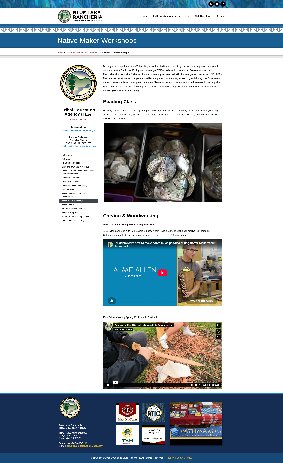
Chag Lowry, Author (70, 182)
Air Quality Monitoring (71, 163)
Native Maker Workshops (72, 201)
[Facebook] (211, 4)
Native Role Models (70, 204)
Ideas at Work (68, 190)
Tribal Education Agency (164, 16)
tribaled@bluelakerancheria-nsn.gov (78, 130)
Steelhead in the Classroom (73, 208)
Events (187, 16)
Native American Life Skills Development (73, 195)
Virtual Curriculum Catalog (73, 220)
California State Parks (71, 178)
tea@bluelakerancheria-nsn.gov (85, 446)
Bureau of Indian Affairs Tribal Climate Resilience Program (78, 172)
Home (144, 16)
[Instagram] (223, 4)
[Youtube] (217, 4)
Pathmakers (95, 52)
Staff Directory (202, 16)
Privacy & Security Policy (179, 458)
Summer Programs (70, 212)
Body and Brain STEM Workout (75, 167)
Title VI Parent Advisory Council (75, 216)
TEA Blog (218, 16)
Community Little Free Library (74, 186)
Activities (66, 159)
